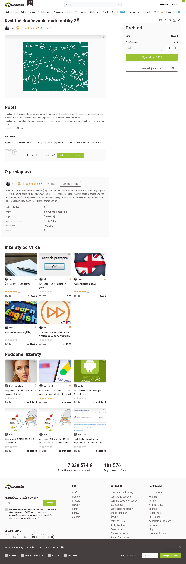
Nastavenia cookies (120, 496)
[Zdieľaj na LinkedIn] (174, 20)
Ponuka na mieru (119, 533)
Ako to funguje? (118, 512)
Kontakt (153, 496)
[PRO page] (30, 3)
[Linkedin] (34, 537)
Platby (75, 508)
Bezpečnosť (116, 504)
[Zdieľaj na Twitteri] (160, 20)
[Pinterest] (25, 537)
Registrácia (175, 4)
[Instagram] (51, 537)
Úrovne (114, 516)
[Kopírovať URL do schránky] (179, 20)
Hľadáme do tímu (157, 533)
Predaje (76, 500)
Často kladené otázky (121, 508)
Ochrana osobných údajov (123, 500)
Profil (75, 492)
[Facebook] (7, 537)
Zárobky (76, 516)
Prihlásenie (163, 4)
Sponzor (153, 508)
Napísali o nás (156, 504)
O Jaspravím (155, 492)
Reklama (153, 525)
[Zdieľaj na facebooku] (165, 20)
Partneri (153, 500)
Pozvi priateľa (117, 520)
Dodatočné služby (119, 537)
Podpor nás (155, 512)
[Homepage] (15, 4)
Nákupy (76, 504)
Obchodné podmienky (121, 492)
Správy (75, 512)
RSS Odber (154, 516)
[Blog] (42, 537)
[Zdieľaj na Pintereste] (169, 20)
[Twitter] (16, 537)
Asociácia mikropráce (160, 520)
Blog (151, 529)
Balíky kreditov (118, 525)
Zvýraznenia (116, 529)
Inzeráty (76, 496)
